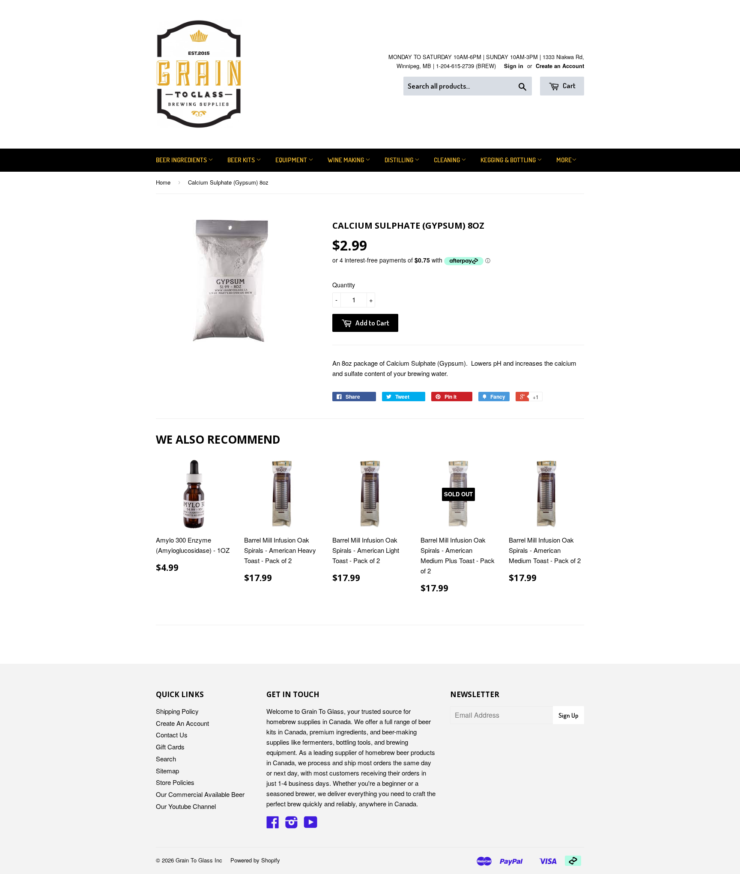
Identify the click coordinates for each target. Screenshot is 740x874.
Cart (568, 85)
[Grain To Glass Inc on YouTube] (310, 824)
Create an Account (560, 66)
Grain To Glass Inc (199, 860)
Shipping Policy (177, 711)
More (564, 160)
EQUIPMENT (291, 160)
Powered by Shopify (255, 860)
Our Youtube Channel (186, 806)
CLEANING (447, 160)
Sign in (513, 66)
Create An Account (182, 723)
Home (163, 182)
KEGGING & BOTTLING (508, 160)
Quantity (343, 284)
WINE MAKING (346, 160)
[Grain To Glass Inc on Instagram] (291, 824)
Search (166, 758)
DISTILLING (400, 160)
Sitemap (167, 770)
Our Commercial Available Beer (200, 794)
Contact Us (172, 734)
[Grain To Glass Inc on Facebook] (272, 824)
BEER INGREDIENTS (182, 160)
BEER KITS (241, 160)
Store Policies (175, 782)
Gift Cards (170, 746)
